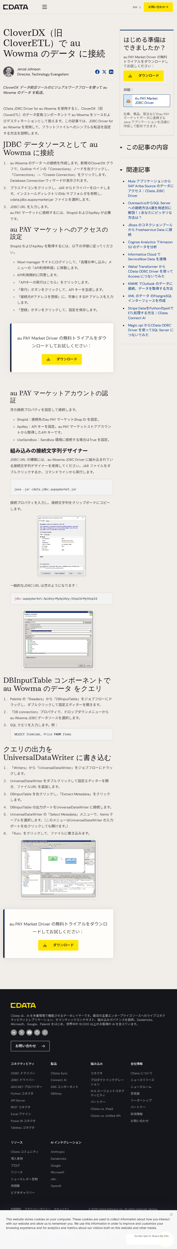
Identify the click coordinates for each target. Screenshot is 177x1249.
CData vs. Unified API (105, 1116)
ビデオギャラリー (23, 1193)
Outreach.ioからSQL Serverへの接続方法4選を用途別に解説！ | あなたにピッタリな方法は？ (150, 210)
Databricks (58, 1159)
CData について (142, 1073)
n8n (53, 1179)
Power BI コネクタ (23, 1121)
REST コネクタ (20, 1107)
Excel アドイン (21, 1114)
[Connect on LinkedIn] (111, 72)
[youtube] (29, 1032)
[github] (37, 1032)
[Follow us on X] (104, 72)
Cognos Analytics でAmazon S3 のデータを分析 (150, 244)
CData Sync (59, 1073)
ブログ (15, 1165)
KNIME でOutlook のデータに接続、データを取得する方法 (150, 286)
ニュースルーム (141, 1087)
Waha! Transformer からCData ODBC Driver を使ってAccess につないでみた (150, 271)
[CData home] (19, 7)
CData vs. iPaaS (102, 1109)
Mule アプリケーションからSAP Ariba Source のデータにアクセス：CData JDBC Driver (151, 188)
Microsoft (57, 1172)
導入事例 (17, 1159)
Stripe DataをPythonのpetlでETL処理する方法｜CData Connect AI (151, 313)
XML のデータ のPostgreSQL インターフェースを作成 (150, 298)
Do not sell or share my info (151, 1236)
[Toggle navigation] (44, 7)
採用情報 (137, 1114)
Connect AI (58, 1080)
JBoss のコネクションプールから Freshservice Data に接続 (150, 230)
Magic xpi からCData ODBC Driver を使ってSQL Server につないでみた (151, 330)
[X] (22, 1032)
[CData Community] (45, 1032)
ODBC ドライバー (23, 1073)
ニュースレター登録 (24, 1179)
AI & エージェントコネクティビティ (107, 1093)
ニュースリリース (142, 1080)
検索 (135, 7)
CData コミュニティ (25, 1152)
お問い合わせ (156, 7)
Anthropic (58, 1152)
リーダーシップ (141, 1100)
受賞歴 (135, 1093)
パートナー (98, 1102)
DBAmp (56, 1093)
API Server (18, 1100)
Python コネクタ (22, 1093)
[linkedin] (14, 1032)
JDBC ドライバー (23, 1080)
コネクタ (97, 1073)
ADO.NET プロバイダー (26, 1087)
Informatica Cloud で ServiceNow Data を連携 (147, 256)
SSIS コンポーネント (65, 1087)
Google (56, 1165)
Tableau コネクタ (23, 1128)
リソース (17, 1172)
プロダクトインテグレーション (107, 1082)
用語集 (15, 1186)
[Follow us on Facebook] (97, 72)
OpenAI (56, 1186)
